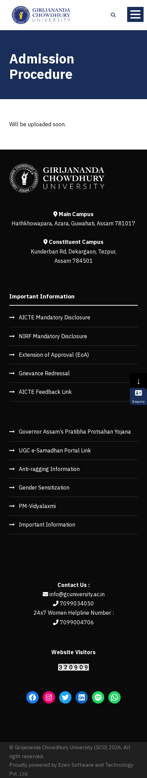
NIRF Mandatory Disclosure (53, 336)
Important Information (47, 524)
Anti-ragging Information (49, 468)
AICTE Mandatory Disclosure (54, 317)
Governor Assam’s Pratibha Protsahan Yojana (75, 431)
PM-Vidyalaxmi (37, 506)
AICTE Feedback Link (45, 391)
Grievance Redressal (44, 373)
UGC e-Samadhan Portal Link (55, 450)
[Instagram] (49, 697)
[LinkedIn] (82, 697)
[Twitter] (65, 697)
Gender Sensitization (44, 487)
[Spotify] (98, 697)
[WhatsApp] (114, 697)
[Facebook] (32, 697)
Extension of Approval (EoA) (54, 354)
